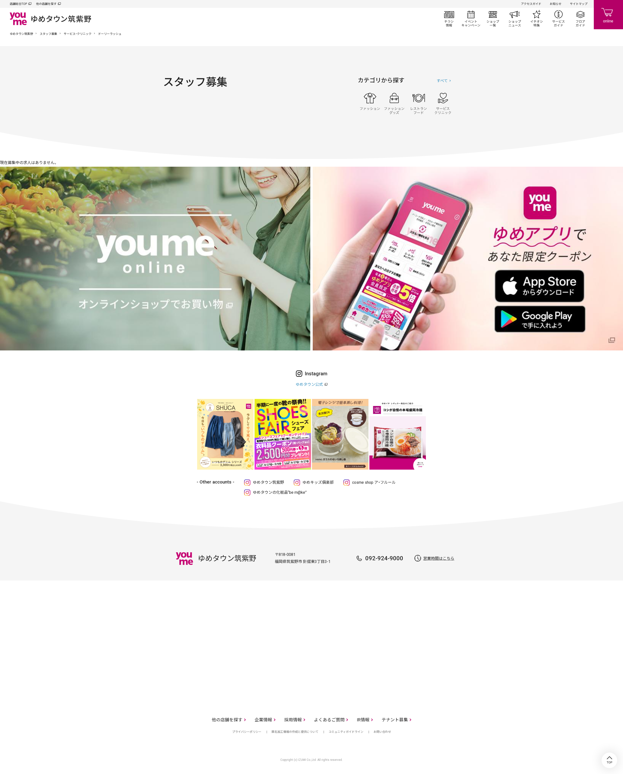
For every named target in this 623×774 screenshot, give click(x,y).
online (608, 14)
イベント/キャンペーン (471, 18)
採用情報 (293, 719)
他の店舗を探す (46, 4)
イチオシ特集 (537, 18)
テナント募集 (395, 719)
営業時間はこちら (438, 558)
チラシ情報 (449, 18)
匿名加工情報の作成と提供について (295, 732)
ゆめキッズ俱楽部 (318, 482)
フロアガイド (580, 18)
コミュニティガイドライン (346, 732)
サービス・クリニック (78, 34)
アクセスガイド (531, 4)
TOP (609, 760)
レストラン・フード (418, 104)
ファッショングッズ (394, 104)
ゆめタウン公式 (309, 384)
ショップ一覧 (493, 18)
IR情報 (363, 719)
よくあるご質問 (329, 719)
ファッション (370, 104)
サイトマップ (578, 4)
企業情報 (263, 719)
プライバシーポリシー (246, 732)
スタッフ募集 (48, 34)
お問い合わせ (382, 732)
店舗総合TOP (18, 4)
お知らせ (555, 4)
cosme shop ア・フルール (374, 482)
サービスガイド (558, 18)
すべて (442, 80)
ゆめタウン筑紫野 (21, 34)
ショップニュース (515, 18)
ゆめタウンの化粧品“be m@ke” (280, 492)
